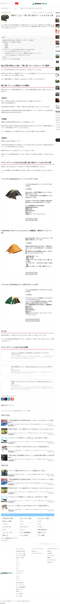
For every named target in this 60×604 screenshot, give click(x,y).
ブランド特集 (41, 535)
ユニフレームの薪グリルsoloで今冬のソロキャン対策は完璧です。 (29, 446)
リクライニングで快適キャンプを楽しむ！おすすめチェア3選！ (28, 438)
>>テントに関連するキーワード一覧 (46, 543)
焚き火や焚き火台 (42, 529)
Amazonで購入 (32, 219)
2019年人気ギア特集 (7, 518)
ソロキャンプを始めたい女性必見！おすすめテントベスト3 (29, 353)
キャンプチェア (24, 526)
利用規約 (49, 557)
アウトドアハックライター (37, 553)
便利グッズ (5, 535)
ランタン (40, 526)
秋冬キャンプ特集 (6, 521)
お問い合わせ (50, 562)
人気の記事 (49, 553)
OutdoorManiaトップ (5, 8)
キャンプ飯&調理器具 (25, 532)
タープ (39, 521)
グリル (4, 529)
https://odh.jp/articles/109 (15, 354)
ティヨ (15, 425)
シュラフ (4, 524)
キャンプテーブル (6, 526)
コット (39, 524)
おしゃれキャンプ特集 (43, 518)
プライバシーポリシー (52, 559)
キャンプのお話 (24, 535)
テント (15, 8)
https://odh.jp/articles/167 (15, 370)
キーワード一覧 (50, 555)
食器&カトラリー (42, 532)
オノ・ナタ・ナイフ (7, 532)
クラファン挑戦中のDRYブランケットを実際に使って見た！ (27, 470)
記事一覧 (49, 551)
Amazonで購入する (33, 320)
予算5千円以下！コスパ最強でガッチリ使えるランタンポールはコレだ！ (31, 429)
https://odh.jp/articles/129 (15, 385)
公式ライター (34, 551)
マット (21, 524)
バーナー (22, 529)
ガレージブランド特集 (25, 518)
